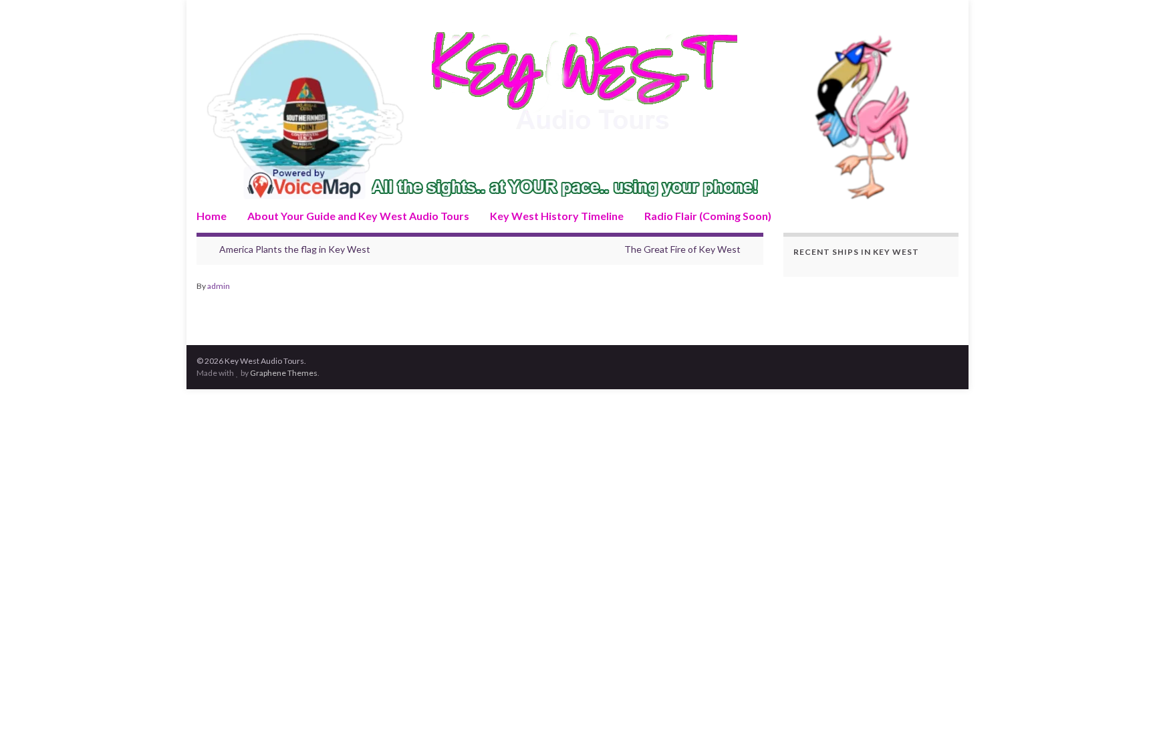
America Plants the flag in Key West (294, 249)
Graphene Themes (283, 373)
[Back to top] (1125, 717)
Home (212, 215)
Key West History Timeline (557, 215)
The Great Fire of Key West (682, 249)
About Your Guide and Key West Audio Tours (358, 215)
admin (218, 286)
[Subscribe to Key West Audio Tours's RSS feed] (203, 14)
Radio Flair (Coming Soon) (707, 215)
